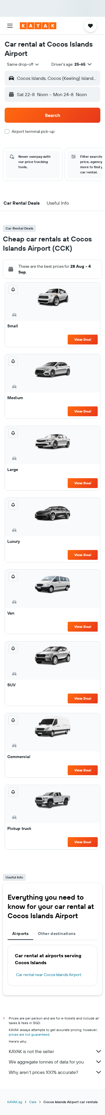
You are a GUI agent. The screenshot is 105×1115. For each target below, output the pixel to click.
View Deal (82, 339)
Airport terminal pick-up (33, 131)
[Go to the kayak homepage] (38, 25)
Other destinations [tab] (57, 933)
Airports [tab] (20, 933)
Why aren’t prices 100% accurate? (43, 1072)
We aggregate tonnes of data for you (46, 1062)
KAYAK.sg (14, 1102)
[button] (10, 25)
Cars (32, 1102)
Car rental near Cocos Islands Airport (48, 974)
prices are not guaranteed (29, 1034)
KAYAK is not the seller (31, 1051)
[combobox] (23, 64)
